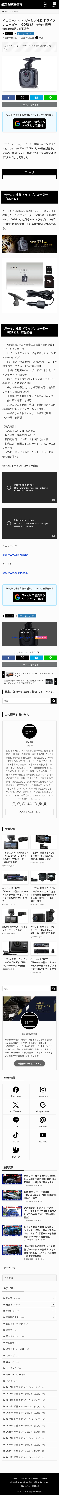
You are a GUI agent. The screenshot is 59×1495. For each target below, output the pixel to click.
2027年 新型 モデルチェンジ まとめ (25, 1450)
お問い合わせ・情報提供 (29, 1486)
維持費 (11, 1329)
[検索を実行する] (54, 701)
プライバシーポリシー (29, 1478)
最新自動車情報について (29, 1063)
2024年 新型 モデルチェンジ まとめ (25, 1431)
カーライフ (13, 1367)
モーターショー (16, 1374)
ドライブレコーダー (25, 33)
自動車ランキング (17, 1323)
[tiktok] (35, 804)
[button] (8, 97)
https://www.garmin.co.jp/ (15, 572)
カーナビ (12, 1355)
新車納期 (12, 1310)
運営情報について (41, 1482)
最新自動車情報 (11, 4)
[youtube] (45, 804)
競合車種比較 (15, 1336)
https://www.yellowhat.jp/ (15, 554)
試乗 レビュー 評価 (17, 1348)
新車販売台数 (15, 1317)
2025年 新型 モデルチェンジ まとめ (25, 1438)
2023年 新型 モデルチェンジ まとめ (25, 1425)
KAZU (29, 742)
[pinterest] (40, 804)
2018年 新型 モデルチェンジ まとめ (25, 1393)
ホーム (15, 1478)
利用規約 (43, 1478)
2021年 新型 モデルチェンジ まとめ (25, 1412)
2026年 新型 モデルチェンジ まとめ (25, 1444)
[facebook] (19, 804)
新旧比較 (12, 1342)
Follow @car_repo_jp (22, 637)
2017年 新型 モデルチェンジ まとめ (25, 1387)
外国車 (13, 1304)
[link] (14, 804)
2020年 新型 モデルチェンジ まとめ (25, 1406)
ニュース (9, 33)
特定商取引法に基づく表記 (21, 1482)
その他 (11, 1380)
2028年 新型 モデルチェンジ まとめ (25, 1457)
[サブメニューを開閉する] (53, 1298)
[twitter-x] (24, 804)
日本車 (13, 1298)
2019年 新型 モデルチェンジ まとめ (25, 1399)
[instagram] (29, 804)
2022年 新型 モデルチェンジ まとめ (25, 1418)
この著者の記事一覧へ (29, 811)
